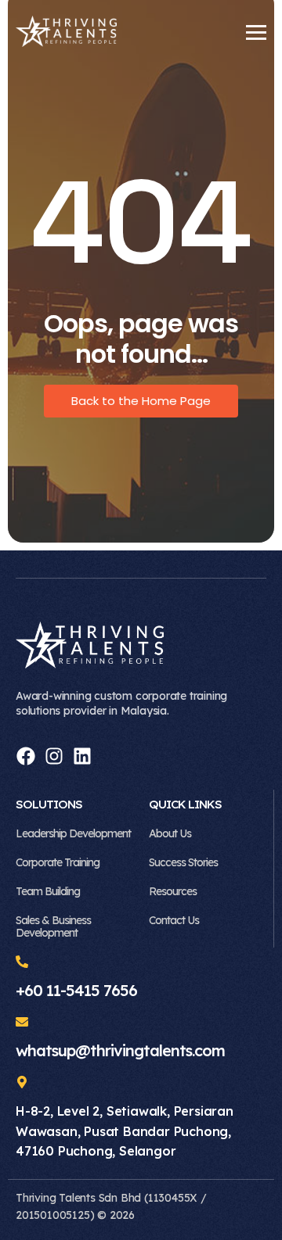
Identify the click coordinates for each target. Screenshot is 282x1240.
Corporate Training (57, 862)
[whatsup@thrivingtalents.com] (22, 1023)
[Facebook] (26, 756)
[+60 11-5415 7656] (22, 962)
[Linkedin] (82, 756)
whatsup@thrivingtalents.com (120, 1050)
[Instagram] (54, 756)
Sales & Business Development (53, 927)
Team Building (48, 891)
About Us (170, 833)
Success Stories (183, 862)
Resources (173, 891)
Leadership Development (73, 833)
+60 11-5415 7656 (76, 990)
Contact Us (174, 920)
